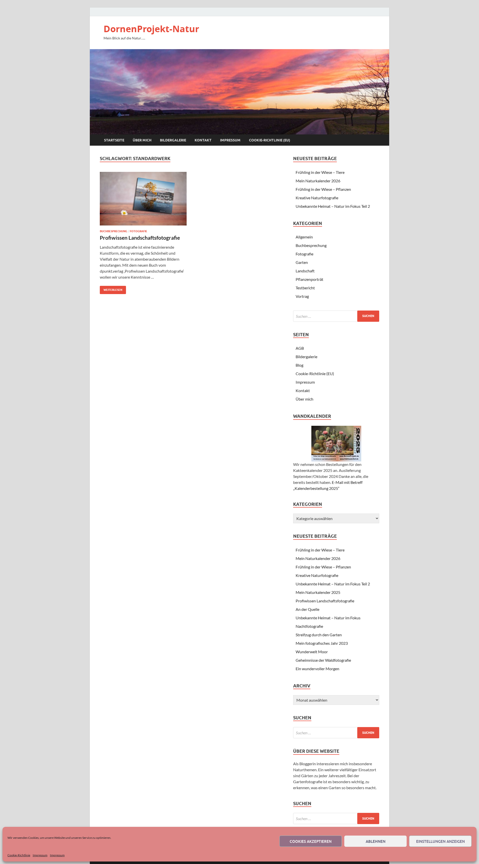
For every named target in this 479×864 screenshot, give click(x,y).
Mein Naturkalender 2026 (318, 180)
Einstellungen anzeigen (440, 841)
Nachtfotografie (309, 626)
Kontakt (203, 140)
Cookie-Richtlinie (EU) (269, 140)
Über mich (142, 140)
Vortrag (302, 296)
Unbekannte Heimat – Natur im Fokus (328, 617)
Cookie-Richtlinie (18, 855)
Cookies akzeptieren (311, 841)
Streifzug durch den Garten (319, 634)
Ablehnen (375, 841)
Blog (299, 365)
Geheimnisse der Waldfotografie (323, 660)
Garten (302, 262)
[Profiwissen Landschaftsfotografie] (143, 198)
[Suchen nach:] (336, 316)
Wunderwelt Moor (312, 651)
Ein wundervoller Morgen (317, 668)
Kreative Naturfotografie (317, 197)
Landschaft (305, 270)
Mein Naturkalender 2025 (318, 592)
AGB (300, 348)
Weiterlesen (111, 289)
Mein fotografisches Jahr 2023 (322, 643)
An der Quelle (307, 609)
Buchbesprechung (113, 231)
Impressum (40, 855)
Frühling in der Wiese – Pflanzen (323, 189)
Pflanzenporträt (309, 279)
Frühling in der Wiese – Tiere (320, 172)
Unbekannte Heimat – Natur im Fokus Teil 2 (333, 206)
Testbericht (305, 287)
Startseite (114, 140)
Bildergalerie (173, 140)
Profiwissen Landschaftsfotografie (140, 237)
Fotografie (138, 231)
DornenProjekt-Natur (151, 29)
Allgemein (304, 236)
